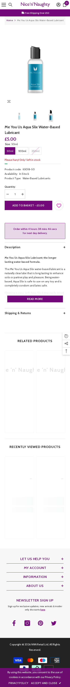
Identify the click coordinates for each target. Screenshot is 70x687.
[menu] (3, 4)
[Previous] (55, 102)
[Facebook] (14, 623)
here (42, 609)
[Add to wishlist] (59, 204)
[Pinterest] (40, 623)
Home (10, 20)
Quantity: (10, 186)
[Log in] (58, 4)
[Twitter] (54, 623)
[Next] (61, 102)
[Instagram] (27, 623)
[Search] (10, 4)
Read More (35, 299)
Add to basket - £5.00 (28, 205)
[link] (19, 395)
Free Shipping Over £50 (36, 12)
